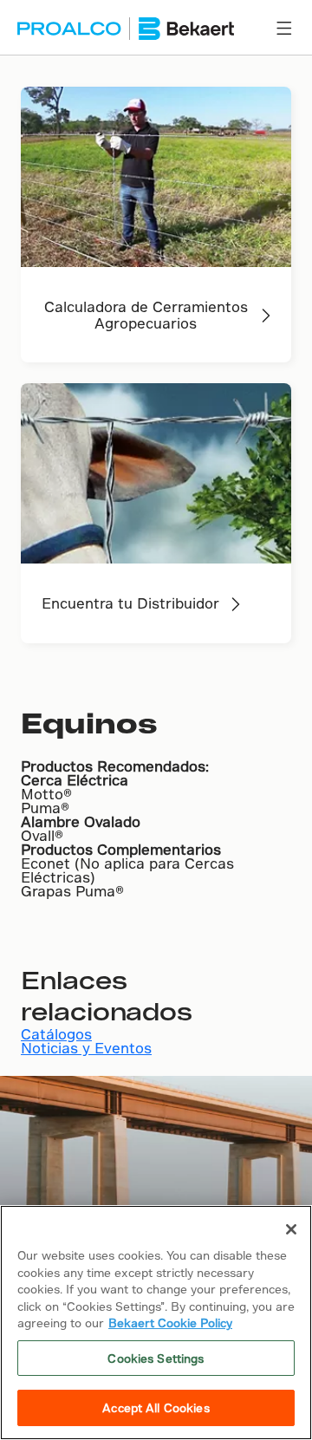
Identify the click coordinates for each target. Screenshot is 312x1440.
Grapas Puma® (72, 891)
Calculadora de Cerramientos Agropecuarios (146, 314)
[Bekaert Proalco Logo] (125, 28)
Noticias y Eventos (86, 1047)
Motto (42, 793)
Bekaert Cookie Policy (170, 1322)
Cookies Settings (155, 1358)
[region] (156, 1322)
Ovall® (42, 835)
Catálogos (56, 1034)
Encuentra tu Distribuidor (130, 603)
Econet (48, 863)
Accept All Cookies (155, 1407)
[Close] (291, 1229)
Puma (41, 807)
